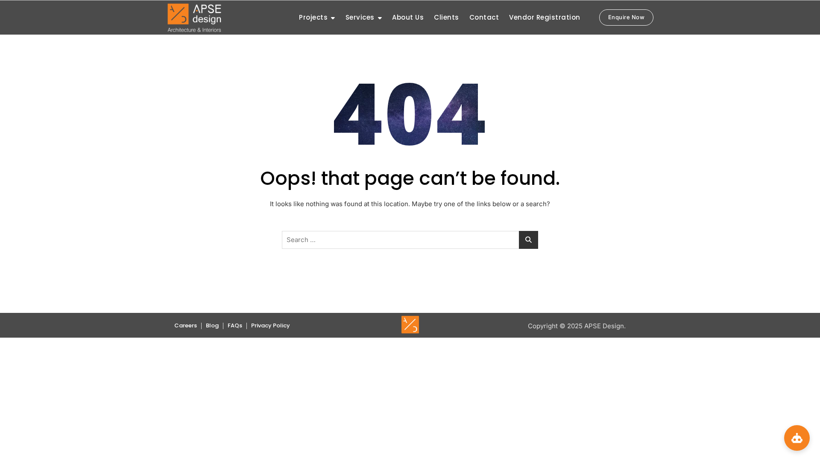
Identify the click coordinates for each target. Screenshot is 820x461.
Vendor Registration (544, 17)
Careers (185, 325)
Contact (484, 17)
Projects (313, 17)
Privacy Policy (270, 325)
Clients (446, 17)
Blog (212, 325)
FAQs (235, 325)
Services (360, 17)
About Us (408, 17)
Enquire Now (626, 17)
